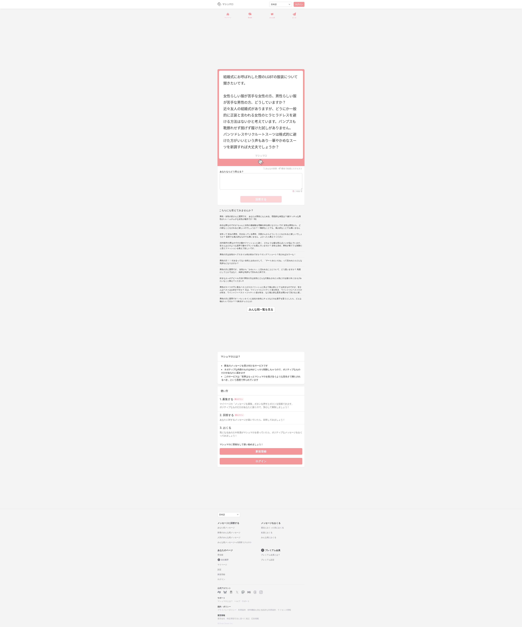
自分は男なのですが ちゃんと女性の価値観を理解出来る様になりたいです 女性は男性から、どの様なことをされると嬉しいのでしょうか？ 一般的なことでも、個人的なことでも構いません (260, 226)
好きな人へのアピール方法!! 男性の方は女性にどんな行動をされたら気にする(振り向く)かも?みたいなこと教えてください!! (261, 279)
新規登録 (261, 451)
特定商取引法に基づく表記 (238, 618)
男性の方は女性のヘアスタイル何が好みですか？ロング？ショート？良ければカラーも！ (258, 254)
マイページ (222, 564)
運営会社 (221, 618)
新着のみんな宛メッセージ (228, 532)
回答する (261, 199)
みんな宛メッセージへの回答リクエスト (234, 542)
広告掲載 (255, 618)
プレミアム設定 (267, 559)
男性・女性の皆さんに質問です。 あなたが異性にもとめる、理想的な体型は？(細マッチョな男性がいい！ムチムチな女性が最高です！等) (260, 217)
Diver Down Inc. (226, 623)
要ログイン (239, 399)
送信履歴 (224, 559)
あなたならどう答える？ (232, 171)
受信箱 (220, 555)
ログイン (299, 4)
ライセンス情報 (284, 610)
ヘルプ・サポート (242, 601)
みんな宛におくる (268, 537)
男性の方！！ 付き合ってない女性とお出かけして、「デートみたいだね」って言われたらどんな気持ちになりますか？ (261, 261)
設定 (219, 569)
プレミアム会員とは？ (270, 555)
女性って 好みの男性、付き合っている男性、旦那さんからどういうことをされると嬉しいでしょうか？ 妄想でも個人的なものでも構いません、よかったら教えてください (261, 235)
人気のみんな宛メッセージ (228, 537)
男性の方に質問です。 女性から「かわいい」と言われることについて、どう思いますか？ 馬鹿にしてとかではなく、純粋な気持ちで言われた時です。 (260, 270)
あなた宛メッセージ (226, 527)
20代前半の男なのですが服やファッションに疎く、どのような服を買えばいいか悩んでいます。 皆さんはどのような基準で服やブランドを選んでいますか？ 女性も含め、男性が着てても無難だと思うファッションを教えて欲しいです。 (261, 245)
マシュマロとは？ (225, 601)
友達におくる (266, 532)
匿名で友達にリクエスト (291, 168)
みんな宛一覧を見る (261, 309)
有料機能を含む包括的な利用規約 (261, 610)
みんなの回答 (271, 168)
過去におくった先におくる (272, 527)
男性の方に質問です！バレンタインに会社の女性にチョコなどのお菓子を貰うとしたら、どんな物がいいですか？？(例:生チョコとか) (261, 299)
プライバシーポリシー (227, 610)
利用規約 (242, 610)
